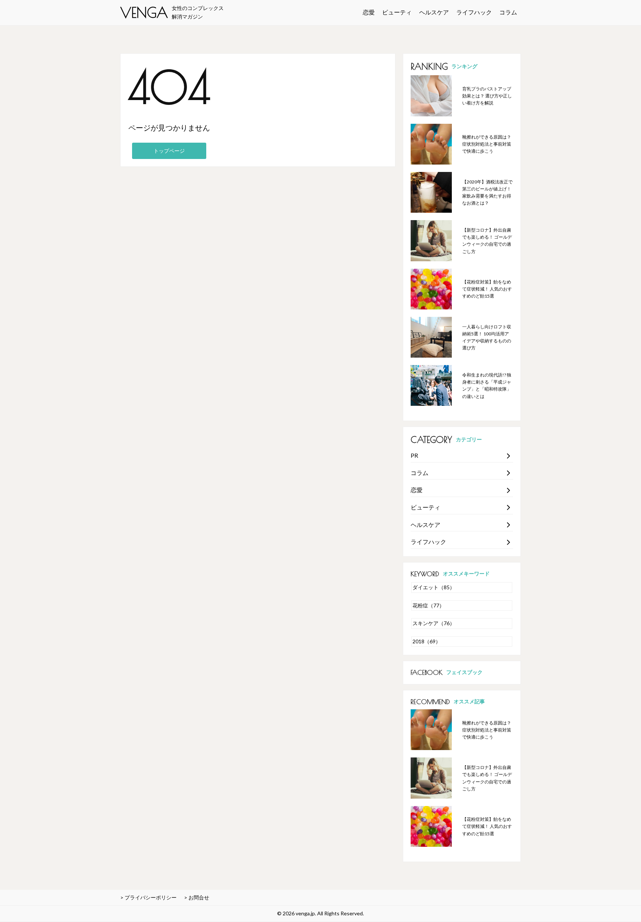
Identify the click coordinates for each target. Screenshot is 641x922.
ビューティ (397, 12)
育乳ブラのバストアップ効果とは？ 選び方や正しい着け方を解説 (487, 96)
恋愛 (369, 12)
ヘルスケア (434, 12)
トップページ (169, 150)
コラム (508, 12)
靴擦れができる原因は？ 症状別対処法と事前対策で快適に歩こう (486, 144)
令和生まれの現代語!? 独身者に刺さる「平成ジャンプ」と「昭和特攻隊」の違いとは (486, 385)
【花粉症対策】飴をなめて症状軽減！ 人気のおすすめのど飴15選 (487, 289)
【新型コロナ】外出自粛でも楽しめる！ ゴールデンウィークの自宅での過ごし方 (487, 240)
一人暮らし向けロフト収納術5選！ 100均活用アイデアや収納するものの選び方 (486, 337)
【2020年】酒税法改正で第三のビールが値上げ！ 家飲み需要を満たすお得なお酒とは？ (487, 192)
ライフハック (474, 12)
